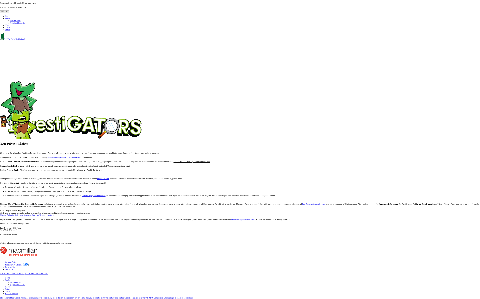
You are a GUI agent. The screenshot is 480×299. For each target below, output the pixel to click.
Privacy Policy (10, 262)
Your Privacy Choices (14, 265)
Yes (2, 12)
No (7, 12)
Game (7, 27)
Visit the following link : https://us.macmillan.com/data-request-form (27, 215)
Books (7, 18)
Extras (7, 30)
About (7, 25)
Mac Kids (9, 269)
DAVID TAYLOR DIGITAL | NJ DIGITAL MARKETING (24, 273)
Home (7, 16)
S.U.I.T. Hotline (11, 293)
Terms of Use (10, 267)
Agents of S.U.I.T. (17, 23)
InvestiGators (15, 21)
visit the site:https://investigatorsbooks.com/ (64, 157)
